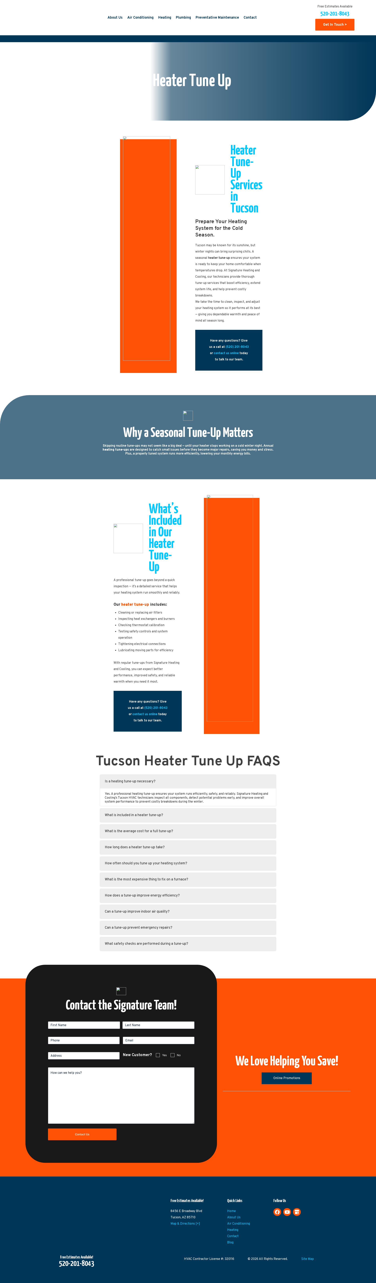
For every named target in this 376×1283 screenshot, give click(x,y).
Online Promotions (286, 1078)
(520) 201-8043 (237, 347)
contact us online (226, 353)
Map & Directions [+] (185, 1224)
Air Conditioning (140, 17)
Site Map (307, 1259)
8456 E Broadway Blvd (186, 1211)
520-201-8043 (334, 14)
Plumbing (183, 17)
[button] (188, 781)
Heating (164, 17)
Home (231, 1211)
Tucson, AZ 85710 (183, 1217)
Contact (250, 17)
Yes (164, 1055)
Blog (230, 1243)
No (179, 1055)
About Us (115, 17)
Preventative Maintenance (217, 17)
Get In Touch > (335, 25)
